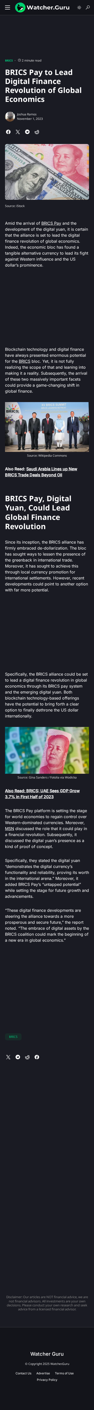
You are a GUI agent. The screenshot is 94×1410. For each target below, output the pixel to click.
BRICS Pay (51, 223)
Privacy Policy (47, 1380)
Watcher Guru (47, 1354)
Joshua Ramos (27, 114)
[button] (7, 7)
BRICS (9, 60)
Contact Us (23, 1373)
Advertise (43, 1373)
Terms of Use (64, 1373)
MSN (9, 828)
